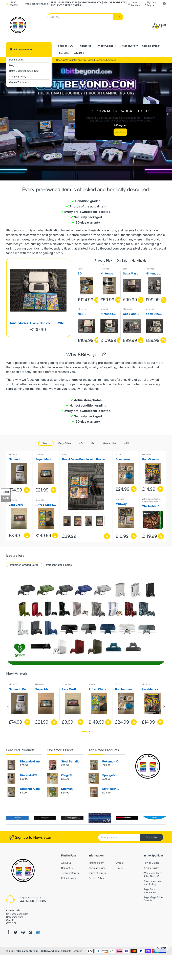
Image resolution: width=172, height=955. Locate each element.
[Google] (38, 932)
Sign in (151, 2)
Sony (64, 454)
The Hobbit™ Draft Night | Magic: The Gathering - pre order (151, 507)
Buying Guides (151, 868)
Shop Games (120, 132)
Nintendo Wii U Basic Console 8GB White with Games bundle (38, 323)
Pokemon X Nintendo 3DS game (111, 762)
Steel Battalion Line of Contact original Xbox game (71, 762)
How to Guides (151, 862)
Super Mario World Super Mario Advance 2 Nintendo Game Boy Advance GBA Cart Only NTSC (45, 459)
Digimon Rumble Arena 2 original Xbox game (72, 789)
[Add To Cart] (97, 300)
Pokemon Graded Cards (24, 564)
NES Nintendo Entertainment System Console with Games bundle (86, 314)
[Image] (148, 766)
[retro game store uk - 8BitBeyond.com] (18, 25)
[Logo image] (17, 818)
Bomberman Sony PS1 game (126, 459)
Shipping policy (97, 868)
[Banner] (86, 620)
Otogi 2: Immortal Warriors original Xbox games (70, 775)
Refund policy (68, 878)
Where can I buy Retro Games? (152, 874)
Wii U (127, 443)
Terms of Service (70, 873)
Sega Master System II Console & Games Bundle (131, 274)
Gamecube (109, 443)
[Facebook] (8, 932)
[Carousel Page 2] (89, 731)
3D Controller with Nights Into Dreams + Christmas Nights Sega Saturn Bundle (86, 274)
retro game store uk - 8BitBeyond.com (152, 500)
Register (151, 5)
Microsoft (127, 309)
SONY (118, 454)
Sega (80, 268)
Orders (119, 862)
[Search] (118, 16)
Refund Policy (96, 862)
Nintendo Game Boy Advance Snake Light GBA (30, 789)
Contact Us (67, 868)
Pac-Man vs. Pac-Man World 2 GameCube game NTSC (150, 459)
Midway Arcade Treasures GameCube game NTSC (124, 504)
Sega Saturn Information (150, 891)
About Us (66, 862)
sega (125, 268)
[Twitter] (16, 932)
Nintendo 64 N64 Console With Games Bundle (154, 274)
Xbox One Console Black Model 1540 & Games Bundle (131, 314)
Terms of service (98, 873)
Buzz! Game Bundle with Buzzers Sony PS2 (84, 459)
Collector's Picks (60, 750)
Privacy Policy (96, 878)
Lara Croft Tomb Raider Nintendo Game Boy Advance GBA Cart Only (18, 505)
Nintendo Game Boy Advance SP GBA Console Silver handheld (30, 762)
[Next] (8, 706)
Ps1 (93, 443)
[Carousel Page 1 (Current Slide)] (84, 731)
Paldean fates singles (59, 564)
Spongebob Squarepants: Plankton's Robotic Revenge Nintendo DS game (111, 775)
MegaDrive (64, 443)
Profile (119, 868)
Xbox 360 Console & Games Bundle (152, 314)
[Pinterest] (23, 932)
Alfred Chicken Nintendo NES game (45, 505)
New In (46, 443)
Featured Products (20, 750)
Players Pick (103, 260)
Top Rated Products (104, 750)
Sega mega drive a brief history (153, 882)
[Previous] (164, 706)
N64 (81, 443)
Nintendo (104, 268)
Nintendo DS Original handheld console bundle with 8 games (109, 274)
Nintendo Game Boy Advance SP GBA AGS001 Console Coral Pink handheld (18, 459)
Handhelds (139, 260)
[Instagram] (30, 932)
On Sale (122, 260)
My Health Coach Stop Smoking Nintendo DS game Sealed (111, 789)
